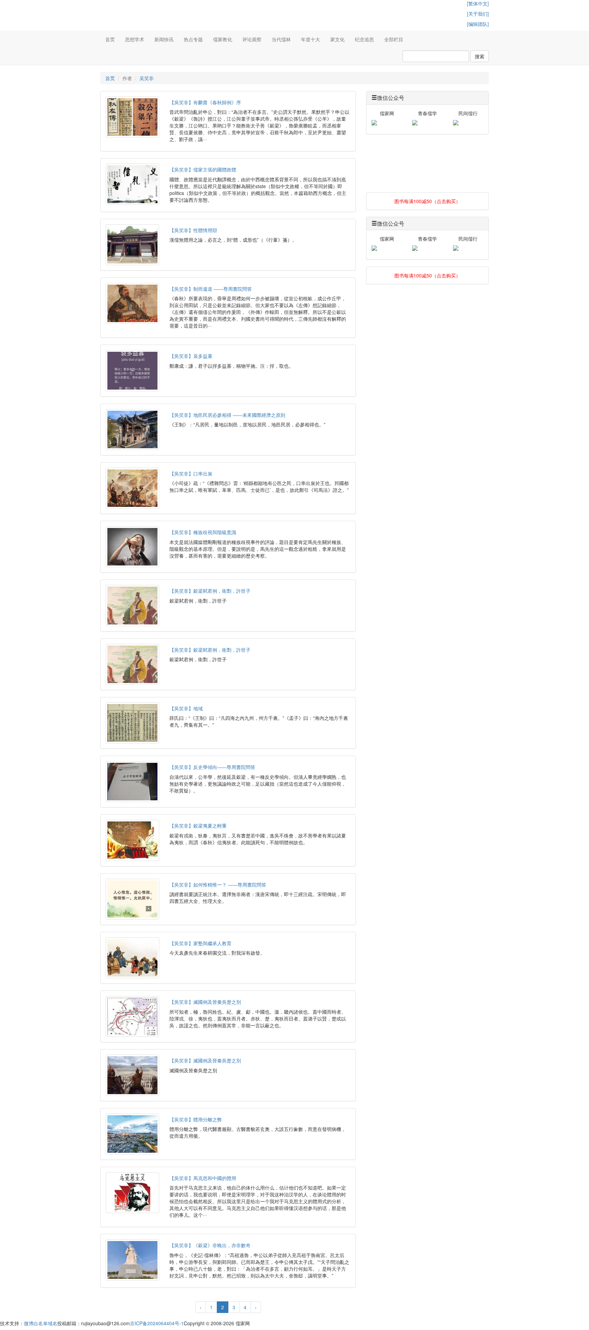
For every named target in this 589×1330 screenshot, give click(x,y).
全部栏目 (393, 39)
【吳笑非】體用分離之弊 (195, 1119)
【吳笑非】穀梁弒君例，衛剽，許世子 (210, 590)
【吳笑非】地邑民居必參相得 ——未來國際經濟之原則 (227, 414)
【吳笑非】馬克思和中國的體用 (202, 1178)
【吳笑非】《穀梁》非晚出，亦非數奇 (210, 1245)
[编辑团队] (478, 23)
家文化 (337, 39)
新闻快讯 (163, 39)
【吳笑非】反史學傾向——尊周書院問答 (212, 767)
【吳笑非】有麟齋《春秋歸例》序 (205, 102)
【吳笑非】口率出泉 (190, 473)
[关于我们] (478, 13)
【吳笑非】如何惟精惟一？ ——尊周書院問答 (217, 884)
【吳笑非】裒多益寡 (190, 355)
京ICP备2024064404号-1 (157, 1323)
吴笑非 (146, 78)
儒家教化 (222, 39)
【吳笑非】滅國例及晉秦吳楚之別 (205, 1001)
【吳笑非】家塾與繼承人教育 (200, 943)
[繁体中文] (478, 3)
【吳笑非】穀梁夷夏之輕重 (198, 825)
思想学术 (134, 39)
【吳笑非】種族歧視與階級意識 (202, 532)
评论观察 (251, 39)
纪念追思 (364, 39)
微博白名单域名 (40, 1323)
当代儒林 (281, 39)
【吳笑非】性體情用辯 (193, 230)
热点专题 (193, 39)
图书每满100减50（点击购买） (427, 201)
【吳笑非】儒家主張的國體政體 (202, 169)
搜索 (479, 56)
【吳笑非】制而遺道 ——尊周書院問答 (210, 288)
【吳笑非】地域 (186, 708)
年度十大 (310, 39)
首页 (110, 39)
